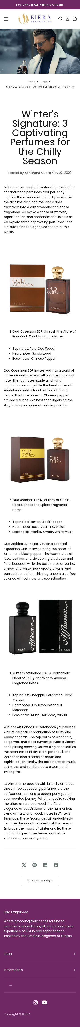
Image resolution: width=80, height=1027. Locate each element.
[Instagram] (35, 1002)
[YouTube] (44, 1002)
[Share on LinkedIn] (45, 865)
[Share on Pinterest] (34, 865)
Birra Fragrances (16, 912)
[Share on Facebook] (56, 865)
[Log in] (67, 18)
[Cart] (74, 18)
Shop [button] (8, 953)
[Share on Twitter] (24, 865)
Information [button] (13, 969)
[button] (6, 18)
